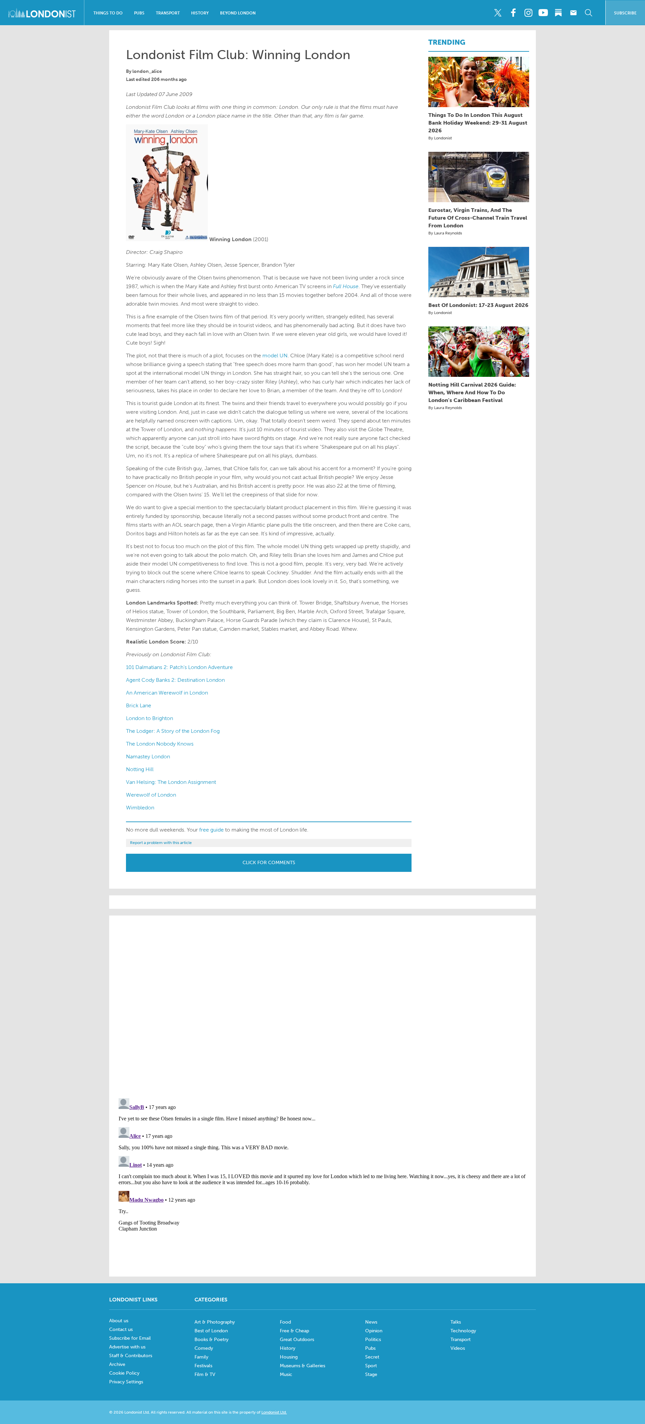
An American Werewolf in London (167, 692)
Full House (345, 286)
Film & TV (205, 1374)
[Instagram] (528, 12)
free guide (211, 830)
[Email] (573, 12)
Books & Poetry (211, 1339)
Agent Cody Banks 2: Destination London (175, 680)
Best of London (211, 1331)
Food (285, 1322)
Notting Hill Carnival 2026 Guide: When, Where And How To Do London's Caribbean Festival (472, 392)
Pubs (139, 13)
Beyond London (238, 13)
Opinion (373, 1331)
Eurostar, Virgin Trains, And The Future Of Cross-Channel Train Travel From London (477, 218)
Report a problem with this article (161, 843)
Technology (463, 1331)
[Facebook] (513, 12)
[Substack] (558, 12)
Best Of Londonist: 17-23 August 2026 (478, 305)
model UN (275, 355)
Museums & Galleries (302, 1366)
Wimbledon (140, 807)
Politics (373, 1339)
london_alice (147, 71)
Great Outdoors (297, 1339)
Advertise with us (127, 1347)
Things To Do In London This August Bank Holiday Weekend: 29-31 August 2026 (477, 123)
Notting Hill (140, 769)
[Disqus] (322, 1179)
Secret (372, 1357)
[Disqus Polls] (322, 1006)
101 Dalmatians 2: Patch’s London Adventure (179, 667)
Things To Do (108, 13)
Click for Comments (269, 862)
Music (286, 1374)
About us (118, 1321)
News (371, 1322)
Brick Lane (138, 705)
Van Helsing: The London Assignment (171, 782)
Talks (455, 1322)
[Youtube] (543, 12)
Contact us (121, 1329)
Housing (289, 1357)
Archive (117, 1364)
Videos (457, 1348)
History (200, 13)
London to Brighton (149, 718)
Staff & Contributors (130, 1356)
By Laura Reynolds (445, 233)
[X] (498, 12)
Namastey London (148, 756)
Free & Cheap (294, 1331)
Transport (168, 13)
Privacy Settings (126, 1382)
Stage (371, 1374)
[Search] (588, 12)
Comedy (204, 1348)
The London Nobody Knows (160, 744)
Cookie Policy (124, 1373)
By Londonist (440, 138)
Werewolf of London (151, 795)
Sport (371, 1366)
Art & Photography (215, 1322)
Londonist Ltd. (274, 1412)
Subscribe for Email (130, 1338)
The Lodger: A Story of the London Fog (173, 731)
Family (201, 1357)
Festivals (203, 1366)
